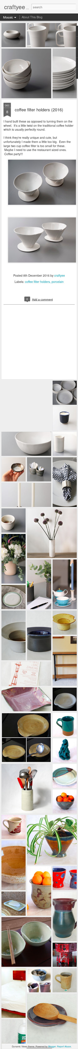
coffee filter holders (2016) (39, 110)
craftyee (59, 275)
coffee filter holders (37, 282)
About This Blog (32, 17)
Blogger (52, 1046)
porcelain (58, 282)
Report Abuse (64, 1046)
